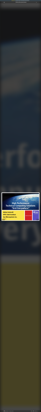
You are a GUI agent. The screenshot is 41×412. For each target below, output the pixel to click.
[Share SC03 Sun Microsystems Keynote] (33, 411)
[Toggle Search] (36, 2)
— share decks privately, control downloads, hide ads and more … (20, 0)
